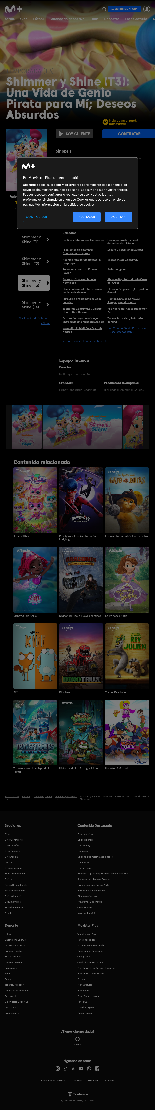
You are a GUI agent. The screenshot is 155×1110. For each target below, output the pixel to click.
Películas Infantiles (15, 873)
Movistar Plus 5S (86, 913)
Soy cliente (78, 133)
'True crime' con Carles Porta (93, 885)
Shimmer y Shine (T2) (31, 261)
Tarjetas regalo (86, 1007)
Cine (23, 19)
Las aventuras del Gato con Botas (126, 536)
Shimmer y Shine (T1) (31, 239)
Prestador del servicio (53, 1080)
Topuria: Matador (14, 984)
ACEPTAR (118, 217)
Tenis (94, 19)
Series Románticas (15, 890)
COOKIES (109, 1080)
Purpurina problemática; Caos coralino (82, 300)
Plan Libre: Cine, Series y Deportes (96, 968)
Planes (81, 979)
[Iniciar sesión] (146, 9)
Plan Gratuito (136, 19)
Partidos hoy (11, 1007)
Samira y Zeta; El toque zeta (125, 249)
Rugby (8, 979)
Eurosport (10, 996)
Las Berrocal (84, 868)
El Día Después (13, 956)
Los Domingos (85, 845)
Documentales (13, 901)
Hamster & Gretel (116, 768)
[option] (27, 427)
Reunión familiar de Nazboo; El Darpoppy (82, 261)
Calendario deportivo (67, 19)
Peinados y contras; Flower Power (80, 271)
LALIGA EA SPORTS (15, 945)
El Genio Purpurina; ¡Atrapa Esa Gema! (127, 290)
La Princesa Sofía (116, 615)
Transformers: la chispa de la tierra (31, 770)
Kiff (15, 692)
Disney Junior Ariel (25, 615)
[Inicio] (15, 9)
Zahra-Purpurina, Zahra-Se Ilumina (125, 320)
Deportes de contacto (17, 990)
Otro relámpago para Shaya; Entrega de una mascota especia (83, 320)
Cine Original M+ (14, 839)
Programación (12, 1013)
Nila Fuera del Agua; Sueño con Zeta (127, 310)
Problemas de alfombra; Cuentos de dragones (78, 251)
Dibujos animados (87, 896)
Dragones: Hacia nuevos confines (80, 615)
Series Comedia (13, 896)
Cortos (8, 862)
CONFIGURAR (36, 217)
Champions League (15, 939)
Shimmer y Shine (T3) (31, 283)
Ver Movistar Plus (87, 934)
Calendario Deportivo (16, 1001)
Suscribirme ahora (124, 8)
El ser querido (85, 834)
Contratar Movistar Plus (90, 962)
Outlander (83, 851)
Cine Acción (11, 856)
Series (10, 19)
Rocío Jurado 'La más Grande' (94, 879)
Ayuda (77, 1044)
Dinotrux (64, 692)
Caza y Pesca (85, 907)
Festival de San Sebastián (91, 890)
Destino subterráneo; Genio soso (83, 240)
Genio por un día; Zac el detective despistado (122, 241)
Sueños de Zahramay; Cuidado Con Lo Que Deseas (82, 310)
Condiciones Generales (90, 951)
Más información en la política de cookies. (65, 204)
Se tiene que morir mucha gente (95, 856)
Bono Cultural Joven (89, 996)
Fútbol (38, 19)
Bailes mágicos (116, 269)
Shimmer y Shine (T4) (31, 304)
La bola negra (85, 839)
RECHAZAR (86, 217)
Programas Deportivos (90, 901)
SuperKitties (21, 536)
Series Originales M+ (16, 885)
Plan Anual (83, 990)
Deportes (111, 19)
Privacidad (93, 1080)
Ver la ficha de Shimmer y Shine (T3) (85, 341)
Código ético (84, 956)
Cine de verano (13, 868)
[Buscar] (104, 9)
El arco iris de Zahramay (122, 259)
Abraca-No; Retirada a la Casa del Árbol (127, 281)
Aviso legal (76, 1080)
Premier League (13, 951)
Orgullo (9, 913)
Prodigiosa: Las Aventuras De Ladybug (77, 538)
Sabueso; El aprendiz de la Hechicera (79, 281)
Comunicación (85, 1013)
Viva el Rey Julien (116, 692)
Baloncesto (11, 968)
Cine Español (12, 845)
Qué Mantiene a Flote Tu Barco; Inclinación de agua (83, 290)
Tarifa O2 (83, 1001)
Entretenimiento (14, 907)
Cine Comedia (12, 851)
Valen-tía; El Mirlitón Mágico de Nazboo (82, 330)
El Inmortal (83, 862)
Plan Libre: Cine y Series (91, 973)
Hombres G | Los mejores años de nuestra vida (103, 873)
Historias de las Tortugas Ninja (78, 768)
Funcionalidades (86, 939)
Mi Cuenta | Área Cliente (91, 945)
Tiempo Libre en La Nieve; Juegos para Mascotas (123, 300)
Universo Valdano (14, 962)
